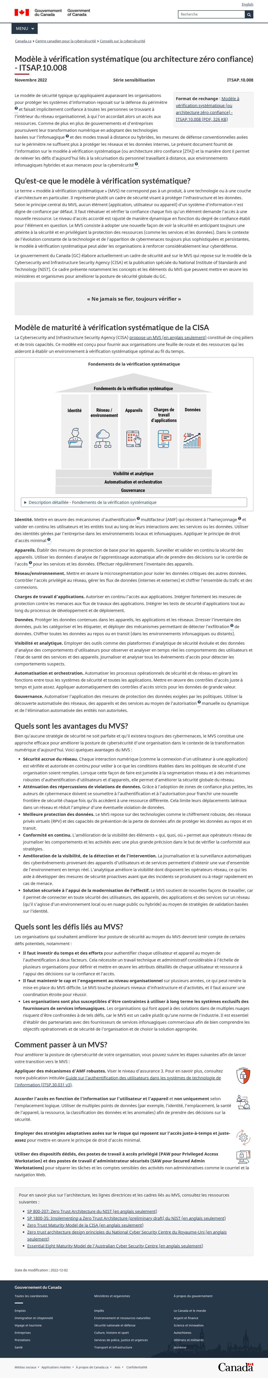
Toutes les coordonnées (31, 1296)
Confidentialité (136, 1367)
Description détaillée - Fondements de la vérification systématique (92, 502)
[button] (16, 109)
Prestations (22, 1340)
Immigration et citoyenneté (34, 1318)
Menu (22, 28)
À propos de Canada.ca (92, 1367)
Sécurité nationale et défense (114, 1325)
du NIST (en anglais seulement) (92, 1211)
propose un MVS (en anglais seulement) (167, 337)
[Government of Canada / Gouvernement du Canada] (52, 13)
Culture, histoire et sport (111, 1333)
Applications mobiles (56, 1367)
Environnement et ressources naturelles (122, 1318)
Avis (117, 1367)
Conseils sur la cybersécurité (122, 41)
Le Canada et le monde (190, 1311)
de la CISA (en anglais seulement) (85, 1225)
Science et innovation (189, 1325)
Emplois (20, 1311)
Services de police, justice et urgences (121, 1340)
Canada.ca (23, 41)
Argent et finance (186, 1318)
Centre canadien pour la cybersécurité (65, 41)
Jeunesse (180, 1347)
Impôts (99, 1311)
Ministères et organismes (112, 1296)
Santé (19, 1347)
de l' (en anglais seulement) (115, 1246)
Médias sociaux (25, 1367)
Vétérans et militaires (189, 1340)
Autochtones (182, 1333)
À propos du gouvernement (193, 1296)
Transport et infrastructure (113, 1347)
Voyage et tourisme (28, 1325)
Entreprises (23, 1333)
